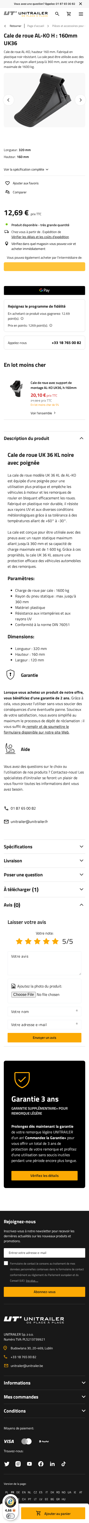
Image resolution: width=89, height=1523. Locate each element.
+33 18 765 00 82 (66, 342)
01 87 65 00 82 (65, 3)
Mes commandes (21, 1396)
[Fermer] (80, 4)
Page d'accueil (35, 26)
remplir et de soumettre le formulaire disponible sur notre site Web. (36, 729)
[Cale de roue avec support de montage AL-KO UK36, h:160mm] (17, 389)
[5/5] (55, 941)
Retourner (15, 26)
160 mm (23, 156)
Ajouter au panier (57, 1513)
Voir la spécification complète (24, 169)
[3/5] (37, 941)
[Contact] (44, 1320)
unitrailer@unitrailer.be (27, 1365)
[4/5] (46, 941)
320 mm (25, 149)
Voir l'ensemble (41, 413)
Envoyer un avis (44, 1037)
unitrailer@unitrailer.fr (29, 821)
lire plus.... (32, 1280)
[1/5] (19, 941)
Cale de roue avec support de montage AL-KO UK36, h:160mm (54, 385)
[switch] (10, 1516)
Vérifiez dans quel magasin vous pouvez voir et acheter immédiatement (43, 246)
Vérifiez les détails (44, 1175)
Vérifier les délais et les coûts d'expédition (40, 236)
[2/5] (28, 941)
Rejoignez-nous (20, 1221)
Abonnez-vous (45, 1291)
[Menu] (82, 14)
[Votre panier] (69, 14)
